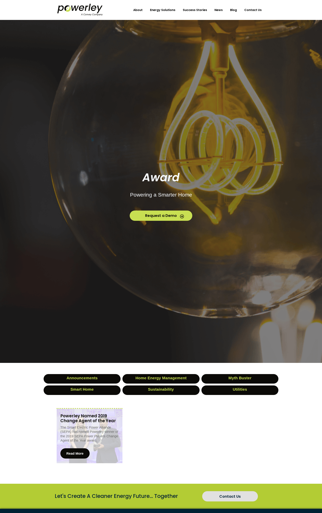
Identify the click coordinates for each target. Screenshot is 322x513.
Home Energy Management (161, 378)
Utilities (240, 389)
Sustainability (161, 389)
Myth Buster (239, 378)
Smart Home (82, 389)
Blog (233, 10)
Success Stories (195, 10)
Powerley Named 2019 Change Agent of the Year (88, 418)
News (218, 10)
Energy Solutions (162, 10)
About (138, 10)
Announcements (82, 378)
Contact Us (253, 10)
